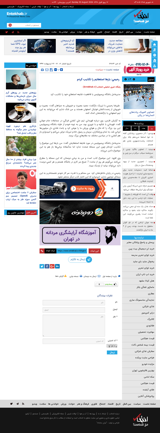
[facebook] (47, 266)
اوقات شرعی (36, 6)
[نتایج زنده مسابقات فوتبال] (154, 65)
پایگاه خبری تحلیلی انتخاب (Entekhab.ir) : (101, 87)
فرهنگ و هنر (90, 31)
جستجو (35, 413)
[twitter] (6, 32)
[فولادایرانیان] (80, 189)
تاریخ (121, 31)
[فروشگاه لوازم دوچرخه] (80, 212)
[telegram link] (17, 404)
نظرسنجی (11, 6)
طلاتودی (150, 326)
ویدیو (46, 31)
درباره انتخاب (114, 413)
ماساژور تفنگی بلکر (145, 287)
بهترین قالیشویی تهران (143, 370)
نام (116, 302)
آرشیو (27, 413)
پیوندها (56, 6)
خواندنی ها (63, 31)
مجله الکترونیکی (58, 413)
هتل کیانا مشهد (146, 281)
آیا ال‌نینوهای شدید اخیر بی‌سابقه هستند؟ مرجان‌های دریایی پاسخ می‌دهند (67, 51)
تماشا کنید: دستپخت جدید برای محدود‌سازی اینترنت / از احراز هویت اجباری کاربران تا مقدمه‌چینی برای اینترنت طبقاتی (138, 175)
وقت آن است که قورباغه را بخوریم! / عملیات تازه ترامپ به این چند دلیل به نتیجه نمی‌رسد (138, 198)
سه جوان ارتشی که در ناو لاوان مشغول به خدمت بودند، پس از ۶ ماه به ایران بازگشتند (138, 226)
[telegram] (12, 32)
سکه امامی (149, 377)
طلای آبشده (148, 390)
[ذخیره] (51, 69)
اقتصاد (114, 31)
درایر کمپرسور (148, 313)
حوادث (79, 31)
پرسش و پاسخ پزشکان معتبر (140, 242)
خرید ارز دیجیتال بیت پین (141, 249)
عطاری (151, 293)
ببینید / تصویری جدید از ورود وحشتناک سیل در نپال (138, 163)
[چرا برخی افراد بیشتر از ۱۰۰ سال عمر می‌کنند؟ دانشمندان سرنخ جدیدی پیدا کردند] (21, 146)
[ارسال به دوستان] (46, 69)
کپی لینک (94, 251)
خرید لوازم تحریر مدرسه (142, 255)
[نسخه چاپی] (42, 69)
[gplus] (52, 266)
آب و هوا (47, 6)
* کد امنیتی (112, 340)
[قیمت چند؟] (154, 49)
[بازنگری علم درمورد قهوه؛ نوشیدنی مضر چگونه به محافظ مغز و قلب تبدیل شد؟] (21, 113)
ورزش (72, 31)
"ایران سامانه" (102, 422)
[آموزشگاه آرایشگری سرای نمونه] (80, 235)
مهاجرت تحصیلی (146, 332)
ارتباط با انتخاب (68, 6)
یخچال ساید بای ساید (143, 261)
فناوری (99, 31)
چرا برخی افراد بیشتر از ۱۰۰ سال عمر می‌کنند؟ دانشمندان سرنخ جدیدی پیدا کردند (21, 163)
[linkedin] (57, 266)
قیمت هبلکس (147, 338)
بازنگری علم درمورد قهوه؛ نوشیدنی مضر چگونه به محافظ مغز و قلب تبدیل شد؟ (21, 129)
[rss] (18, 32)
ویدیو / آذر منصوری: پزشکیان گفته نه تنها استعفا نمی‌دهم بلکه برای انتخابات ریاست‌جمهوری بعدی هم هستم (138, 139)
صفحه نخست (149, 31)
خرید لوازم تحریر (146, 268)
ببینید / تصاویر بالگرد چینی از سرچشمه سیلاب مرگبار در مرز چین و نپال (138, 153)
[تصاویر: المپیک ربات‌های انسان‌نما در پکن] (139, 96)
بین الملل (129, 31)
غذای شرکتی (148, 306)
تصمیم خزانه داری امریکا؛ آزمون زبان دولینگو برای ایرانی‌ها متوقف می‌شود (138, 187)
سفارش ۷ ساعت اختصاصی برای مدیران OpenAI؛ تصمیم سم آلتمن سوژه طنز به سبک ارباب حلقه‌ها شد (21, 198)
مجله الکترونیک (23, 6)
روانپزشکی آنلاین (146, 396)
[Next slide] (126, 79)
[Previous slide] (134, 79)
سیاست (138, 31)
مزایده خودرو (148, 364)
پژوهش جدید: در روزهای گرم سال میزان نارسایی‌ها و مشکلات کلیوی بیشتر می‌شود (21, 96)
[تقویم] (154, 60)
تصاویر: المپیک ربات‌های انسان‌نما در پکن (141, 113)
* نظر (115, 316)
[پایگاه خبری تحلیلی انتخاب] (142, 18)
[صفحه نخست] (154, 44)
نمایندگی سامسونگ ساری (141, 300)
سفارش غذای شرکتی (144, 351)
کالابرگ (150, 319)
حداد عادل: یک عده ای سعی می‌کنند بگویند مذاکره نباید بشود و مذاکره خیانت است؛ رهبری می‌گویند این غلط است (138, 212)
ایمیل (115, 309)
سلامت (54, 31)
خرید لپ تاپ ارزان (145, 274)
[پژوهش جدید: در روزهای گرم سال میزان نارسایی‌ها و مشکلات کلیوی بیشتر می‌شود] (21, 79)
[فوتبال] (154, 55)
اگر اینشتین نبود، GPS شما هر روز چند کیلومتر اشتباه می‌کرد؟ (18, 47)
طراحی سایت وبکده (144, 358)
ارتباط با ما (102, 413)
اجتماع (107, 31)
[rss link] (23, 404)
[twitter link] (11, 404)
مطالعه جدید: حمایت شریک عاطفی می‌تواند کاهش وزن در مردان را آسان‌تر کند (114, 49)
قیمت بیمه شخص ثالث (142, 345)
